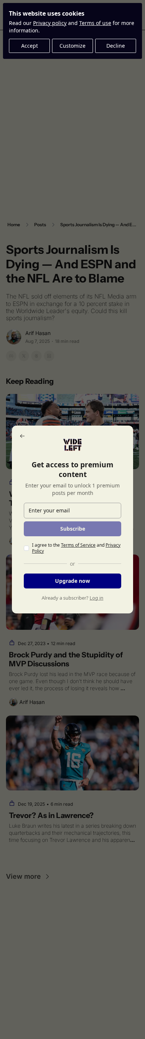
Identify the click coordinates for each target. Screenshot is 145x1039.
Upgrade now (72, 580)
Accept (29, 45)
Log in (96, 597)
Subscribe (72, 528)
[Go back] (22, 436)
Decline (115, 45)
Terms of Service (78, 545)
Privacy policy (50, 22)
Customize (72, 45)
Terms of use (95, 22)
